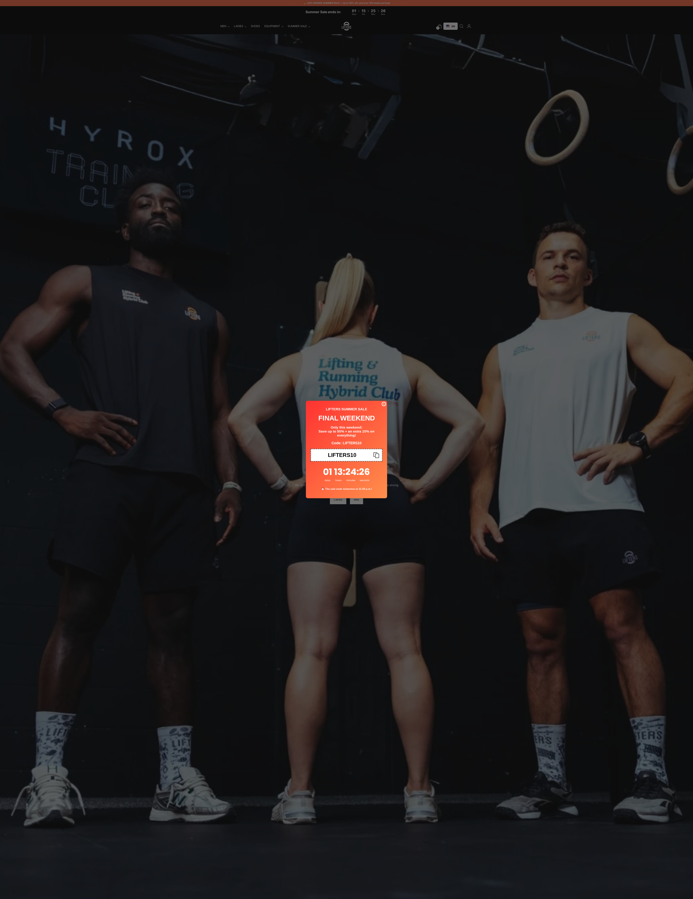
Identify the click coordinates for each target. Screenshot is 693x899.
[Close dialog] (384, 404)
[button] (346, 455)
